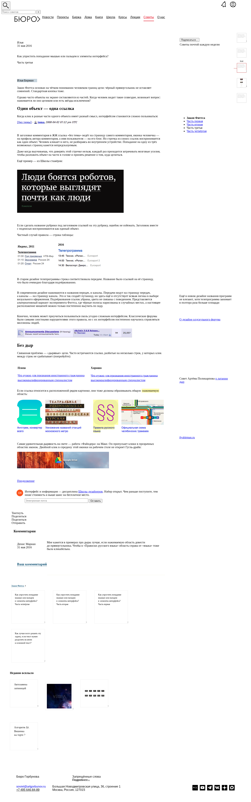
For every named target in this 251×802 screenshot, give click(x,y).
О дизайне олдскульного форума (199, 319)
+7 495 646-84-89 (28, 789)
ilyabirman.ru (187, 437)
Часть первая (195, 121)
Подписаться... (189, 40)
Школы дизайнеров (90, 491)
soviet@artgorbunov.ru (31, 786)
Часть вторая (195, 124)
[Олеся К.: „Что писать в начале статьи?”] (241, 98)
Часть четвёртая (197, 131)
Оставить (95, 501)
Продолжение (26, 480)
